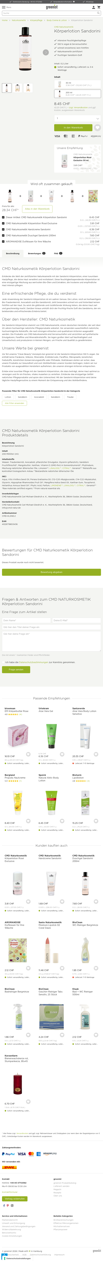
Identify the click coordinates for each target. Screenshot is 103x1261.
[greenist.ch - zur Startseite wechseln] (52, 7)
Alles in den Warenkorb (37, 209)
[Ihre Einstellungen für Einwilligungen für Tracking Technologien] (17, 1258)
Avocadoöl (39, 397)
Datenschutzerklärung (40, 1255)
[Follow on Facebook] (4, 1206)
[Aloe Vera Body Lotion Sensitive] (85, 737)
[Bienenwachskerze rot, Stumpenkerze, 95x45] (18, 1084)
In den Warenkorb (73, 127)
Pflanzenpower (60, 1229)
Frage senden (16, 669)
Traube (70, 397)
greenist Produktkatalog (65, 1183)
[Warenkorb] (98, 7)
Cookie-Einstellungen (12, 1236)
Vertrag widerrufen (15, 1198)
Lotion (8, 397)
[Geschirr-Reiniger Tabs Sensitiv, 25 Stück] (52, 1017)
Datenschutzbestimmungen (33, 662)
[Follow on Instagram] (12, 1206)
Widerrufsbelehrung (11, 1229)
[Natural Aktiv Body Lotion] (52, 803)
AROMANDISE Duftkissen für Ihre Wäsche (28, 241)
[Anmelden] (93, 7)
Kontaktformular (10, 1192)
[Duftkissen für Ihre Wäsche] (93, 196)
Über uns (58, 1196)
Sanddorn (22, 397)
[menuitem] (93, 7)
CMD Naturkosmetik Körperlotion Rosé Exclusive (31, 223)
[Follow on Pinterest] (8, 1206)
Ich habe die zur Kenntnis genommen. (40, 662)
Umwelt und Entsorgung (13, 1223)
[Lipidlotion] (85, 803)
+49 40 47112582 (18, 1183)
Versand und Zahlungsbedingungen (18, 1226)
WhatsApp (89, 2)
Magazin (57, 1189)
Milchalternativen (62, 1226)
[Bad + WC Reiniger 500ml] (85, 1017)
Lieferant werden (61, 1186)
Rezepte (57, 1193)
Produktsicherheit (10, 1255)
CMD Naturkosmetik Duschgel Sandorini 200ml (31, 235)
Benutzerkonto (9, 1233)
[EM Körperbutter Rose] (18, 737)
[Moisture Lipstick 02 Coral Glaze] (52, 951)
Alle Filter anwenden (14, 403)
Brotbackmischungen (63, 1220)
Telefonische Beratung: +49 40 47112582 (27, 2)
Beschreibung (12, 253)
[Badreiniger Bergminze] (18, 1017)
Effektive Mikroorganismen (66, 1223)
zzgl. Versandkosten (78, 107)
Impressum (59, 1255)
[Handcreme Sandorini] (51, 196)
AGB (24, 1255)
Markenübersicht (10, 1220)
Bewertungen (36, 253)
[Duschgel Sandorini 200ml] (72, 196)
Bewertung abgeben (51, 572)
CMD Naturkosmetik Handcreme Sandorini (28, 229)
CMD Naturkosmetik (63, 27)
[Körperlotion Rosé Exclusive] (31, 196)
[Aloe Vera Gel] (52, 737)
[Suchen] (98, 13)
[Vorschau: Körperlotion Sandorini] (6, 88)
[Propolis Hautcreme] (18, 803)
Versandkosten (22, 1133)
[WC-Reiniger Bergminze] (85, 951)
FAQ (57, 253)
